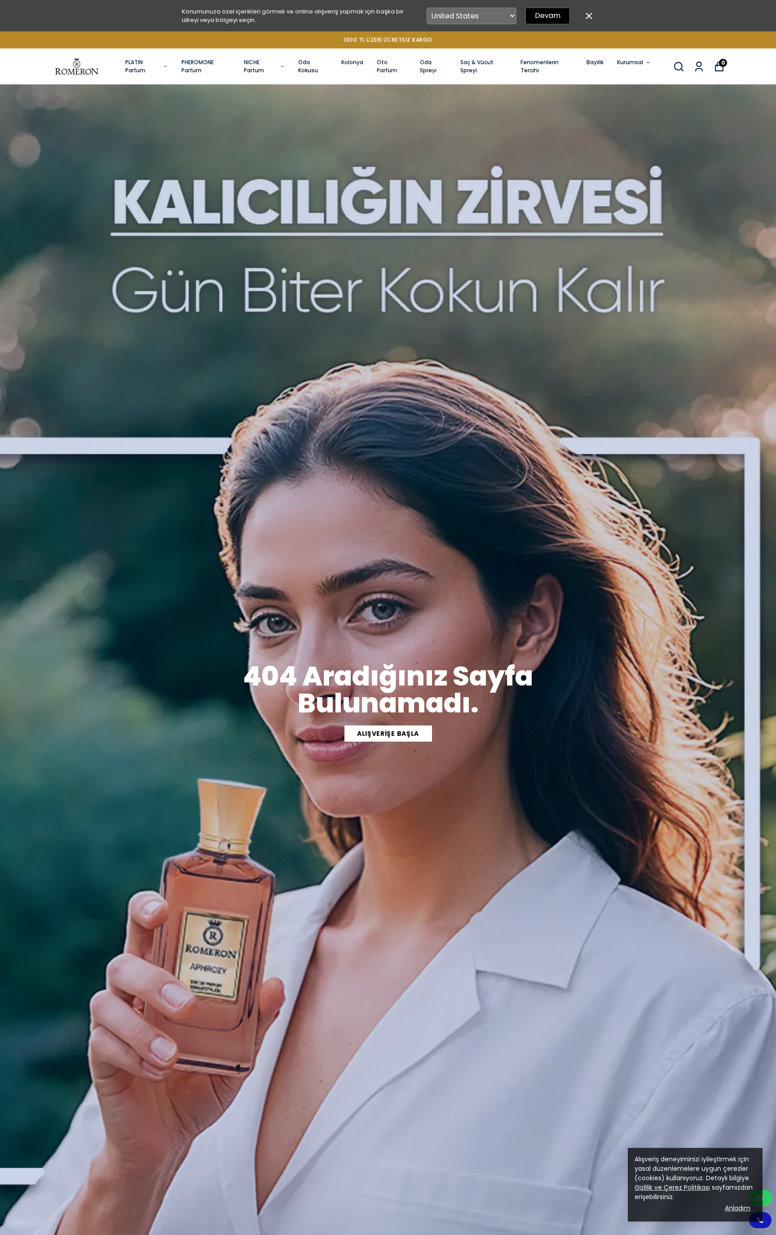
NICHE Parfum (254, 66)
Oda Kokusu (308, 66)
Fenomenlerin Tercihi (539, 66)
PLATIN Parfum (135, 66)
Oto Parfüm (387, 66)
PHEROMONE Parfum (197, 66)
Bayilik (595, 62)
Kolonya (352, 62)
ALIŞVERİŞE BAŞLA (388, 733)
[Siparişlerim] (699, 66)
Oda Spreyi (428, 66)
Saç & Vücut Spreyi (477, 66)
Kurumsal (630, 62)
